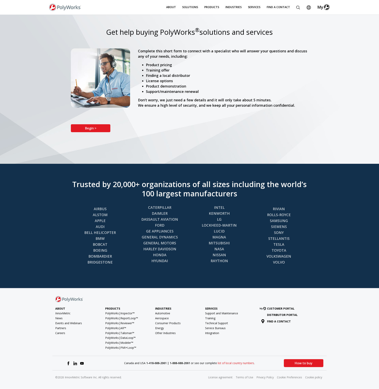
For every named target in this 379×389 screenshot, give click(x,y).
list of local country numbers (236, 363)
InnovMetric (62, 313)
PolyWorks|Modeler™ (119, 343)
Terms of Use (244, 377)
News (59, 318)
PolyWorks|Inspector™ (120, 313)
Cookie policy (313, 377)
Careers (60, 333)
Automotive (162, 313)
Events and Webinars (68, 323)
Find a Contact (278, 7)
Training (210, 318)
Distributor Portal (282, 315)
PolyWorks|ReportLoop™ (121, 318)
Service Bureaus (215, 328)
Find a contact (279, 321)
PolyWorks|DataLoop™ (120, 338)
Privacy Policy (265, 377)
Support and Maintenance (221, 313)
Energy (159, 328)
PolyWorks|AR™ (115, 328)
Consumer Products (168, 323)
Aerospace (162, 318)
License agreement (220, 377)
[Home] (65, 7)
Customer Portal (281, 308)
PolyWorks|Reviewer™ (119, 323)
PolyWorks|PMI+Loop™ (120, 347)
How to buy (303, 363)
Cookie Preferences (289, 377)
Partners (60, 328)
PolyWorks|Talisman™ (119, 333)
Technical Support (216, 323)
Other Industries (165, 333)
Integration (212, 333)
